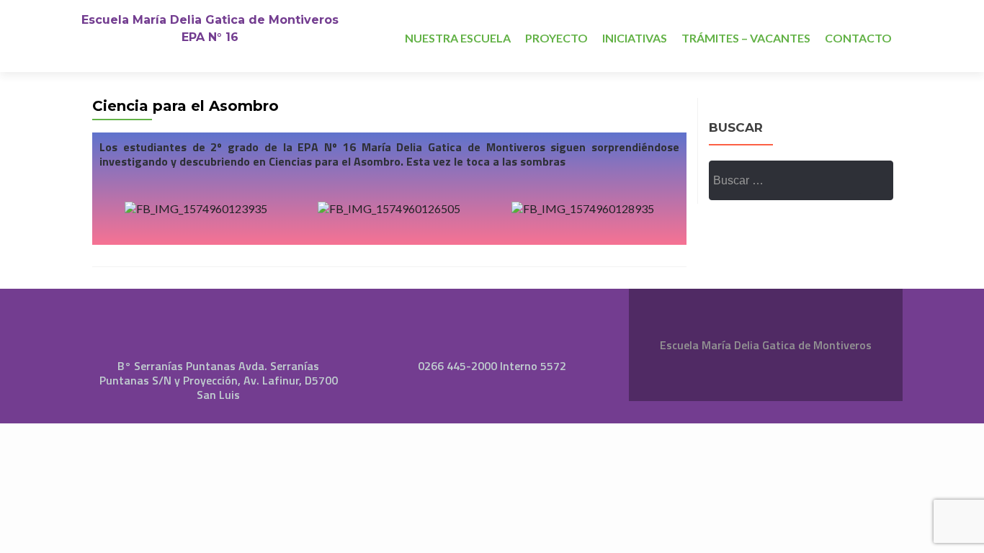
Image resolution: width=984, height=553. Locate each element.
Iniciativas (634, 38)
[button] (113, 208)
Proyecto (556, 38)
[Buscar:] (800, 180)
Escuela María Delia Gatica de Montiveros (210, 20)
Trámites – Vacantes (745, 38)
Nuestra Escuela (458, 38)
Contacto (858, 38)
